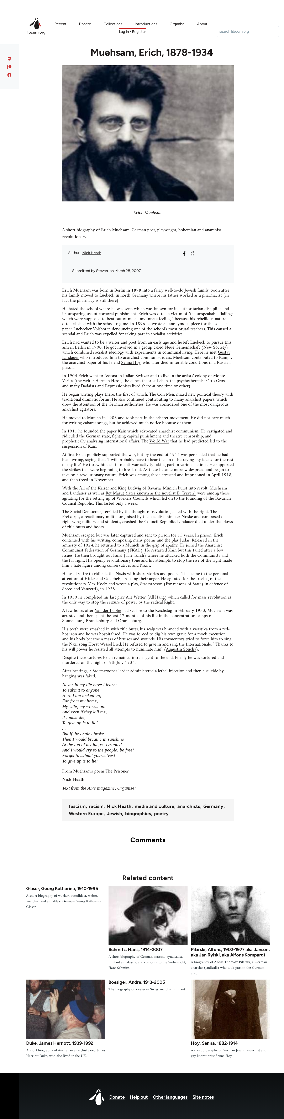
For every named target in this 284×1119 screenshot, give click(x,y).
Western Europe (86, 813)
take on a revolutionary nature (89, 475)
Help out (139, 1097)
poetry (161, 813)
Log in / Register (132, 31)
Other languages (170, 1097)
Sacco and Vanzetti (79, 589)
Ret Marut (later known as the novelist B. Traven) (151, 493)
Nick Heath (91, 253)
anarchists (188, 806)
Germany (213, 806)
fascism (77, 806)
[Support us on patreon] (9, 66)
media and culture (154, 806)
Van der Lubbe (108, 611)
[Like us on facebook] (9, 74)
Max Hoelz (97, 584)
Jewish (114, 813)
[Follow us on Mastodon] (9, 58)
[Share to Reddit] (192, 253)
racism (96, 806)
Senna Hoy (131, 363)
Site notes (203, 1097)
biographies (138, 813)
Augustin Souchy (181, 649)
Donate (117, 1097)
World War (159, 441)
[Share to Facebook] (184, 253)
